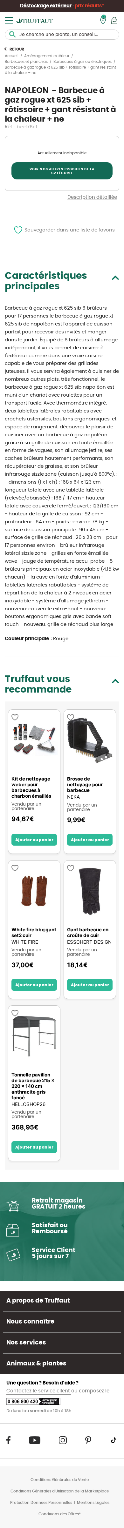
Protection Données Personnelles (41, 1503)
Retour (17, 49)
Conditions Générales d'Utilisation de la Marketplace (59, 1491)
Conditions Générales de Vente (60, 1480)
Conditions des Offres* (59, 1514)
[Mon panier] (114, 20)
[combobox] (62, 35)
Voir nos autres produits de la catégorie (62, 171)
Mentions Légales (93, 1503)
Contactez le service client (38, 1391)
